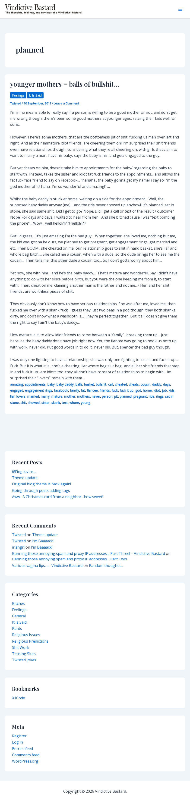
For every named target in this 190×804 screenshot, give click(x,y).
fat (83, 390)
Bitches (18, 603)
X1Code (18, 697)
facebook (61, 390)
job (164, 390)
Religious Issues (26, 634)
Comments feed (25, 754)
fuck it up (126, 390)
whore (74, 402)
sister (45, 402)
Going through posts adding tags (41, 490)
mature (56, 396)
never (96, 396)
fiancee (92, 390)
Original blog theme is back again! (41, 484)
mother (69, 396)
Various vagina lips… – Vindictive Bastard (47, 565)
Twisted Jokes (24, 660)
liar (12, 396)
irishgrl (18, 547)
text (65, 402)
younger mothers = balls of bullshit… (64, 84)
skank (55, 402)
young (85, 402)
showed (34, 402)
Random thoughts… (106, 565)
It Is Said (35, 95)
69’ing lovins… (24, 471)
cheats (134, 384)
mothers (83, 396)
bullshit (101, 384)
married (33, 396)
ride (151, 396)
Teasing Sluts (24, 653)
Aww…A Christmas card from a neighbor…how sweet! (57, 496)
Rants (17, 628)
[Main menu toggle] (180, 9)
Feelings (18, 95)
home (147, 390)
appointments (35, 384)
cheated (121, 384)
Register (19, 735)
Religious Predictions (30, 641)
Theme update (25, 477)
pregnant (140, 396)
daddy (156, 384)
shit (23, 402)
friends (105, 390)
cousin (145, 384)
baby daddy (65, 384)
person (107, 396)
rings (159, 396)
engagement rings (38, 390)
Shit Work (20, 647)
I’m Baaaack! (43, 540)
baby (51, 384)
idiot (157, 390)
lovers (20, 396)
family (74, 390)
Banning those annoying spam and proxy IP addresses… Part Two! (69, 559)
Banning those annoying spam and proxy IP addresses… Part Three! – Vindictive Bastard (88, 553)
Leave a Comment (66, 103)
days (166, 384)
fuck (115, 390)
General (19, 616)
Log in (17, 742)
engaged (16, 390)
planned (126, 396)
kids (171, 390)
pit (116, 396)
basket (89, 384)
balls (79, 384)
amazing (16, 384)
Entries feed (22, 748)
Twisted (19, 534)
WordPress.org (25, 761)
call (110, 384)
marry (45, 396)
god (138, 390)
